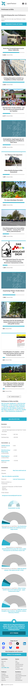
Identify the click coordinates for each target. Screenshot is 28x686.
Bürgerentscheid (5, 460)
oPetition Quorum (5, 445)
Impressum (18, 678)
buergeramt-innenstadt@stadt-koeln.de (11, 495)
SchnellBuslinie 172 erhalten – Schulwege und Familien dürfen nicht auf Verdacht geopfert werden (13, 353)
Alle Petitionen (4, 675)
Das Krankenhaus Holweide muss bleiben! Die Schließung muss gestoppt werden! (14, 528)
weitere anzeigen (15, 396)
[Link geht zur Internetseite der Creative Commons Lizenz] (2, 684)
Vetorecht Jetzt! (19, 669)
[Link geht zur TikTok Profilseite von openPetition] (17, 643)
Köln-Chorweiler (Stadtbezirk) (8, 403)
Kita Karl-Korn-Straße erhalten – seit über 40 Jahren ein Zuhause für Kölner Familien (13, 109)
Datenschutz (18, 677)
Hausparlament (19, 666)
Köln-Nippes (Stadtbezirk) (7, 409)
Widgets (17, 663)
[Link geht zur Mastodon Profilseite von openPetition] (3, 647)
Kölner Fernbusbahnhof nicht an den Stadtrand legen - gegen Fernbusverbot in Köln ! (14, 590)
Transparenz (18, 674)
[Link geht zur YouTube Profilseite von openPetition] (17, 647)
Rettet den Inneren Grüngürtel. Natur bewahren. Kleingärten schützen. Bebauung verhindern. (14, 611)
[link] (26, 4)
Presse (3, 666)
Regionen (3, 680)
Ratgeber (3, 674)
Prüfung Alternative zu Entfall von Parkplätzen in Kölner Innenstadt (14, 78)
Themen (3, 678)
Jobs (2, 663)
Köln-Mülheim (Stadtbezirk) (17, 408)
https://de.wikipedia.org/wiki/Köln (10, 476)
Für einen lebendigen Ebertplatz (13, 200)
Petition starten (5, 677)
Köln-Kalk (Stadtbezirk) (9, 406)
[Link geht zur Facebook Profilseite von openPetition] (3, 643)
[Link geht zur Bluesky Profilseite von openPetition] (10, 647)
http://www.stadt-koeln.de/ (19, 470)
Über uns (3, 661)
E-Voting (17, 667)
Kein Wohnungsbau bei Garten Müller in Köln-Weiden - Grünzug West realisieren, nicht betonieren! (13, 229)
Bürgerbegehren (5, 456)
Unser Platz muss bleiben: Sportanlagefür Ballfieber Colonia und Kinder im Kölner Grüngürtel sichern (13, 384)
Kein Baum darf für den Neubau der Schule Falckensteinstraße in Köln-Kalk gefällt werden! (13, 322)
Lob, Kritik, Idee (5, 667)
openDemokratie (19, 664)
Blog (2, 664)
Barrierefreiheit (18, 680)
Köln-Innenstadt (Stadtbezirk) (17, 405)
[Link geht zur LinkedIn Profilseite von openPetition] (24, 643)
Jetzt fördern (14, 633)
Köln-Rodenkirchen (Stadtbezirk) (14, 411)
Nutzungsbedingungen (20, 675)
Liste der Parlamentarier (19, 479)
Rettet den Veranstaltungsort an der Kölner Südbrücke (13, 49)
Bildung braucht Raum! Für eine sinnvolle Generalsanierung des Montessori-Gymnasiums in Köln (13, 261)
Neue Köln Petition (14, 419)
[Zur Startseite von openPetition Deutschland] (9, 3)
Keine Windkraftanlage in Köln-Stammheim (13, 171)
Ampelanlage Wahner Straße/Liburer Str (13, 291)
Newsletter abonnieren (14, 654)
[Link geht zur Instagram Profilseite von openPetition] (10, 643)
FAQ (16, 661)
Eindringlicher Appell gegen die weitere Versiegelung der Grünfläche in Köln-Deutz (13, 140)
